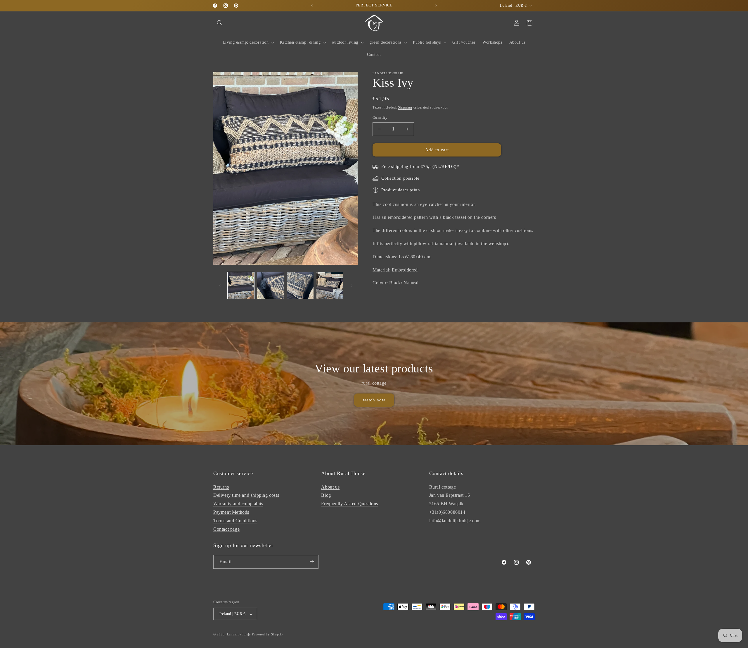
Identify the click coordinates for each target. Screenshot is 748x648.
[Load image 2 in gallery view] (270, 285)
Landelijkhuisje (239, 634)
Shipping (405, 107)
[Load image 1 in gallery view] (241, 285)
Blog (326, 495)
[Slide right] (351, 285)
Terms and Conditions (235, 520)
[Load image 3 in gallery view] (300, 285)
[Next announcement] (436, 5)
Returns (221, 486)
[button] (219, 22)
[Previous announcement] (311, 5)
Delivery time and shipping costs (246, 495)
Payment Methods (231, 511)
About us (330, 486)
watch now (374, 400)
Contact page (226, 528)
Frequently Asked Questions (349, 503)
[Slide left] (219, 285)
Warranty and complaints (238, 503)
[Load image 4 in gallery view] (329, 285)
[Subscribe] (311, 561)
